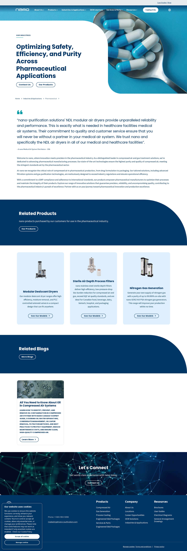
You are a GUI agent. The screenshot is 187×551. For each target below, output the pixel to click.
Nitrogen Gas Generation (146, 288)
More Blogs (27, 356)
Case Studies (162, 3)
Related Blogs (34, 349)
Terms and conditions (143, 546)
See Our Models (39, 315)
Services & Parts (113, 10)
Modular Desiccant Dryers (40, 291)
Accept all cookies (22, 536)
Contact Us (25, 84)
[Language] (169, 10)
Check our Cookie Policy (22, 532)
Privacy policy (159, 546)
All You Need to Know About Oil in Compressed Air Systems (40, 404)
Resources (131, 10)
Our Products (46, 84)
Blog (169, 3)
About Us (38, 10)
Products (52, 10)
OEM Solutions (96, 10)
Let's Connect (93, 468)
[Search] (163, 10)
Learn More (28, 439)
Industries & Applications (73, 10)
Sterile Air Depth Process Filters (93, 281)
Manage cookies (129, 546)
